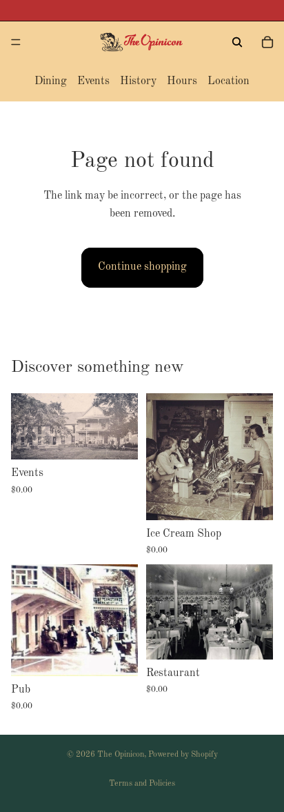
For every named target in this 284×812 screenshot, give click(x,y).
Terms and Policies (142, 784)
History (138, 81)
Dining (50, 81)
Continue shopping (142, 267)
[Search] (237, 42)
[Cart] (267, 42)
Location (228, 81)
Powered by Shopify (183, 755)
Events (93, 81)
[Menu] (16, 42)
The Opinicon (120, 755)
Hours (182, 81)
